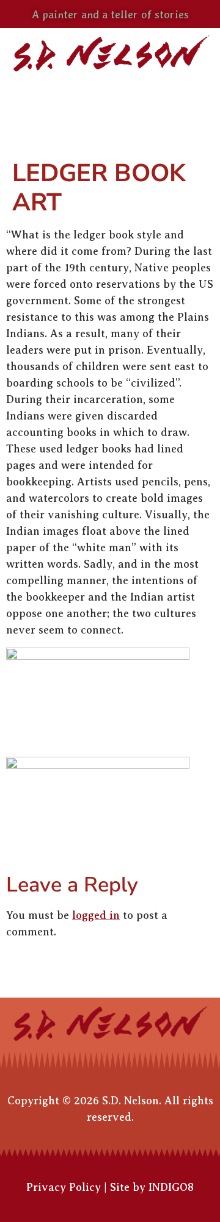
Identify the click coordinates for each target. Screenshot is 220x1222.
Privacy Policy (63, 1187)
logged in (96, 915)
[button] (110, 101)
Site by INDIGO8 (152, 1187)
